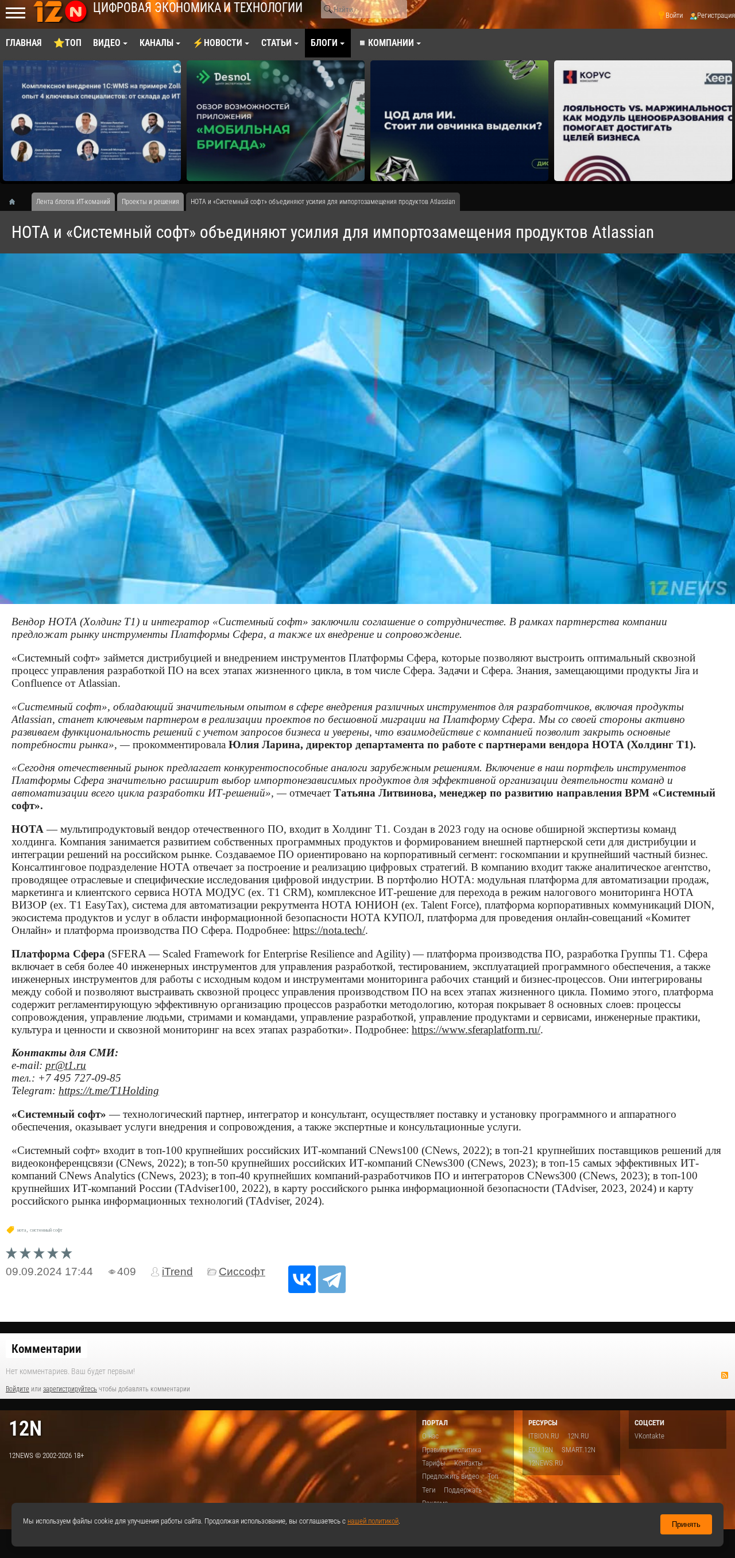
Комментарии (46, 1349)
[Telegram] (332, 1279)
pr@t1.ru (65, 1065)
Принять (686, 1524)
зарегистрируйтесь (70, 1389)
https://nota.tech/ (329, 930)
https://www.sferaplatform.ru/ (476, 1030)
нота (21, 1230)
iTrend (177, 1271)
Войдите (17, 1389)
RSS (724, 1375)
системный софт (46, 1230)
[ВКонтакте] (302, 1279)
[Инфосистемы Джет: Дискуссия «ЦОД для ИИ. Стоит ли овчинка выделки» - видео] (459, 120)
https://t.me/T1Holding (109, 1090)
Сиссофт (242, 1271)
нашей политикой (373, 1521)
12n (25, 1428)
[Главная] (16, 202)
